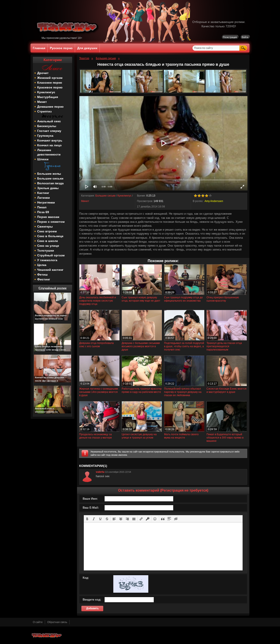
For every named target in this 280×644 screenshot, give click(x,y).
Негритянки (46, 202)
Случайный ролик (52, 288)
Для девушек (87, 48)
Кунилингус (46, 92)
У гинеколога (47, 260)
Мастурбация (47, 97)
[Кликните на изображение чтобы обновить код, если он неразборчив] (130, 591)
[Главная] (67, 35)
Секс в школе (47, 241)
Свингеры (45, 226)
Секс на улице (48, 245)
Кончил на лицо (49, 145)
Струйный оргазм (51, 255)
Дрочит (43, 73)
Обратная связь (57, 622)
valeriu (100, 471)
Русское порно (61, 48)
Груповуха (45, 135)
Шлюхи (43, 159)
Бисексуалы (46, 126)
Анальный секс (49, 121)
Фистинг (43, 279)
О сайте (38, 622)
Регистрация (230, 37)
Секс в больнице (50, 236)
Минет (42, 102)
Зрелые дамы (48, 188)
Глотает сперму (49, 131)
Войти (245, 37)
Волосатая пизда (50, 183)
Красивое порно (50, 87)
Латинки (43, 197)
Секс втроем (47, 231)
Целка (41, 265)
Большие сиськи (50, 178)
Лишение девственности (49, 152)
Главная (39, 48)
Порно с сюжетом (51, 221)
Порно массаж (48, 217)
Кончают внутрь (49, 140)
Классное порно (49, 82)
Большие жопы (49, 173)
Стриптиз (44, 111)
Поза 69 (43, 212)
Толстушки (45, 250)
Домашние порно (50, 106)
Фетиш (42, 274)
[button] (87, 518)
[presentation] (87, 518)
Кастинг (43, 193)
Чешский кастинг (50, 269)
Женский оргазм (49, 77)
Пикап (41, 207)
